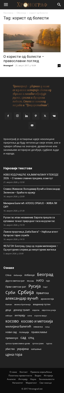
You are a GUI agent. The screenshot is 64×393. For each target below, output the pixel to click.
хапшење (36, 349)
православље (39, 332)
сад (23, 337)
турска (49, 343)
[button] (5, 4)
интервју (20, 315)
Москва (30, 281)
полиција (24, 332)
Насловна (8, 12)
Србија (26, 292)
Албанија (18, 275)
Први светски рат (15, 286)
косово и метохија (37, 321)
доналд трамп (21, 310)
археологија (47, 298)
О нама (13, 371)
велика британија (22, 304)
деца (8, 310)
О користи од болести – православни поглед (23, 58)
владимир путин (41, 304)
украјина (23, 349)
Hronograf (8, 65)
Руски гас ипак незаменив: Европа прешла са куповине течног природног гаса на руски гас (29, 219)
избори (8, 315)
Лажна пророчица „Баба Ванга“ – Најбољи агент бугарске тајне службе (30, 233)
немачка (38, 326)
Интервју (22, 379)
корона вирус (40, 315)
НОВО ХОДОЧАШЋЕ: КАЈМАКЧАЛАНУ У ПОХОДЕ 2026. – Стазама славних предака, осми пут (31, 176)
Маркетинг (31, 382)
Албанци (29, 275)
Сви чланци (46, 382)
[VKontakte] (54, 116)
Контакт (24, 371)
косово (12, 321)
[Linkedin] (26, 116)
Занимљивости (46, 379)
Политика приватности (20, 375)
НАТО (40, 280)
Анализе (11, 379)
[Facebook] (8, 116)
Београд (45, 274)
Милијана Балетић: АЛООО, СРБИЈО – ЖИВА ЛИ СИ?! (30, 205)
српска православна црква (17, 343)
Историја (48, 375)
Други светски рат (15, 280)
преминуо (11, 338)
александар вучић (21, 298)
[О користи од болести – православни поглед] (32, 38)
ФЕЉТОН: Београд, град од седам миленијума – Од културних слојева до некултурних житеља (30, 248)
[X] (45, 116)
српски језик (38, 343)
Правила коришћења (41, 371)
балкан (8, 304)
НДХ (48, 281)
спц (31, 337)
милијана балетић (18, 326)
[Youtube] (32, 125)
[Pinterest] (35, 116)
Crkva (8, 275)
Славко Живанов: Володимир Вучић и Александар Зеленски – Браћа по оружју (31, 191)
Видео (38, 375)
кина (29, 315)
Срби (10, 292)
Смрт (45, 287)
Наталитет (17, 382)
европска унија (49, 310)
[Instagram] (17, 115)
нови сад (11, 332)
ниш (47, 326)
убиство (10, 349)
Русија (35, 286)
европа (35, 310)
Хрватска (42, 293)
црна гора (13, 354)
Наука (33, 379)
